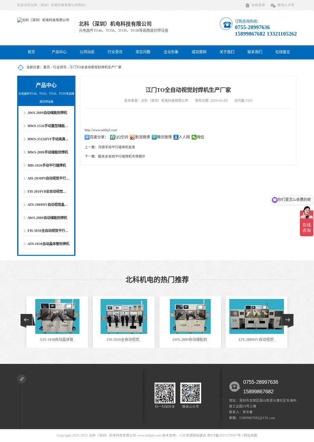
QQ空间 (121, 137)
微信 (200, 137)
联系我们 (254, 52)
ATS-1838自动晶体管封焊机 (48, 244)
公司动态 (87, 52)
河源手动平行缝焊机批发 (116, 147)
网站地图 (250, 435)
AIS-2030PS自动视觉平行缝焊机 (52, 178)
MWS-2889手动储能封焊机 (48, 152)
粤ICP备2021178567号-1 (225, 435)
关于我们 (227, 52)
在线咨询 (258, 5)
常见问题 (143, 52)
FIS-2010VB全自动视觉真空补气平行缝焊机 (60, 191)
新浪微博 (142, 137)
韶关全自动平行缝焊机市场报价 (121, 156)
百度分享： (99, 137)
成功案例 (199, 52)
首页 (31, 52)
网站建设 (199, 435)
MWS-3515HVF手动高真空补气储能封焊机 (60, 139)
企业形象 (171, 52)
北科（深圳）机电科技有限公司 (112, 435)
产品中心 (59, 52)
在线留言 (282, 52)
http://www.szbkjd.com (101, 130)
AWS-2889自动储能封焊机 (47, 113)
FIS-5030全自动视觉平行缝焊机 (51, 230)
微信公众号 (286, 5)
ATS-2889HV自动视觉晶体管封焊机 (54, 204)
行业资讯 (115, 52)
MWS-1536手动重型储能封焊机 (51, 126)
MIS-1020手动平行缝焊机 (47, 165)
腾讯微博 (164, 137)
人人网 (184, 137)
